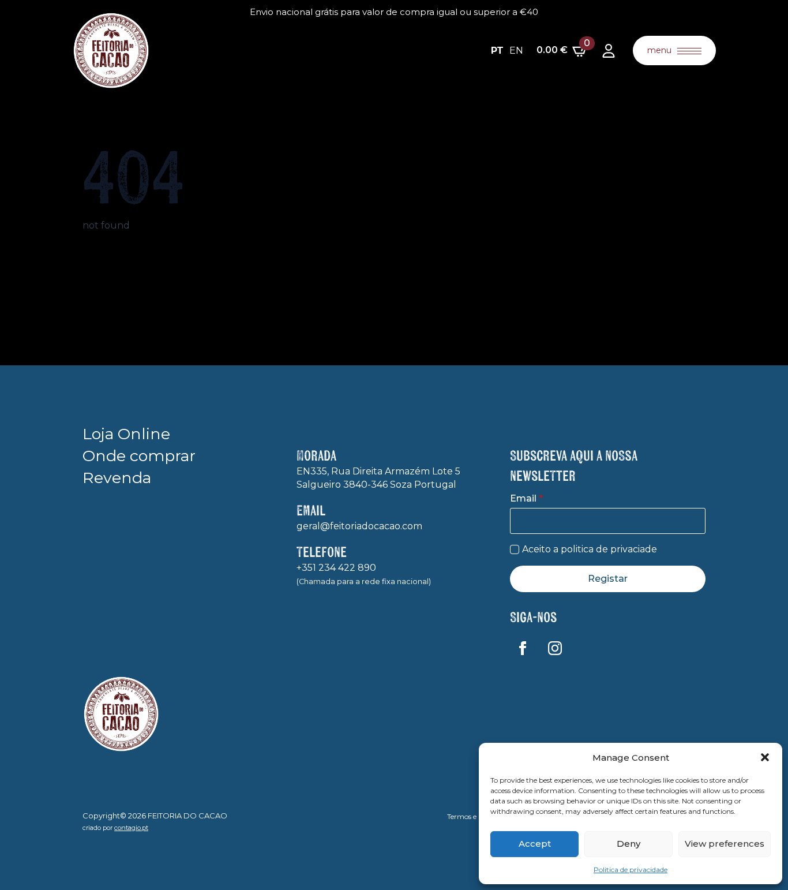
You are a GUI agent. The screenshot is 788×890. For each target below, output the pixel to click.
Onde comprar (139, 455)
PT (497, 50)
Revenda (116, 477)
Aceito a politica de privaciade (589, 549)
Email (526, 498)
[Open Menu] (689, 51)
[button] (765, 757)
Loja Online (126, 433)
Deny (628, 843)
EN (516, 50)
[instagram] (555, 648)
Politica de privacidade (630, 869)
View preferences (724, 843)
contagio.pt (131, 828)
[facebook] (522, 648)
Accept (535, 843)
